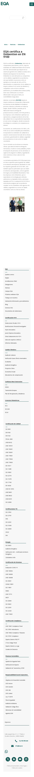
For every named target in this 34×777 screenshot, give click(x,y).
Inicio (5, 44)
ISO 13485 (8, 469)
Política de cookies (17, 768)
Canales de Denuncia (11, 649)
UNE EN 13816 (10, 489)
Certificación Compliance (13, 621)
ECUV (6, 412)
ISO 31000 (8, 525)
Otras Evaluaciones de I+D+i (13, 336)
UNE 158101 (9, 446)
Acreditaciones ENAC (11, 281)
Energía (8, 542)
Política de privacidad (13, 766)
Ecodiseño (8, 362)
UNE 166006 (9, 574)
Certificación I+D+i (11, 318)
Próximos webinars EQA (12, 294)
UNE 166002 (9, 571)
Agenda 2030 (9, 713)
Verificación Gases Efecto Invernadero (16, 358)
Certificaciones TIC (11, 509)
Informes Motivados (11, 343)
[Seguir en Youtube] (20, 759)
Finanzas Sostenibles (14, 656)
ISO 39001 (8, 472)
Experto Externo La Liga (12, 646)
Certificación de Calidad (13, 424)
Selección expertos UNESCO (13, 340)
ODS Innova (9, 683)
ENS (7, 519)
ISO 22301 (8, 522)
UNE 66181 (9, 499)
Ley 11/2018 (9, 697)
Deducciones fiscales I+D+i (12, 323)
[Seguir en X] (8, 759)
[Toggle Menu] (31, 4)
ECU (6, 406)
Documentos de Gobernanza (13, 311)
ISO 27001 (8, 512)
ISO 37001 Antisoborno (12, 629)
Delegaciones (9, 284)
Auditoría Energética (10, 365)
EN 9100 (18, 100)
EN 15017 (8, 466)
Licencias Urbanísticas (12, 400)
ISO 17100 (8, 482)
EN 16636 (8, 485)
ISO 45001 (8, 581)
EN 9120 (8, 436)
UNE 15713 (9, 594)
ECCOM (7, 409)
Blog (6, 304)
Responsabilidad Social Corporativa (17, 675)
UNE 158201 (9, 449)
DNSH (7, 387)
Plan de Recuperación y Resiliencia (14, 394)
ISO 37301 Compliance (12, 636)
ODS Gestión (9, 687)
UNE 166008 (9, 577)
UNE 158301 (9, 452)
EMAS (7, 591)
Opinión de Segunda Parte (13, 661)
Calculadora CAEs (10, 557)
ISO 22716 (8, 475)
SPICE (7, 532)
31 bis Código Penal (11, 643)
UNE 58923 (9, 495)
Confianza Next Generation (14, 381)
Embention (21, 44)
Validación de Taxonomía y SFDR (15, 668)
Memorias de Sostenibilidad (13, 710)
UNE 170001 (9, 614)
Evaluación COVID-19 (12, 567)
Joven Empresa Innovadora (12, 333)
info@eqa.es (19, 746)
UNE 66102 (9, 442)
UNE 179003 (9, 462)
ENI (7, 535)
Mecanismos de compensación (14, 375)
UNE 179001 (9, 456)
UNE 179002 (9, 459)
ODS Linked (9, 693)
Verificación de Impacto (12, 665)
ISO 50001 (8, 545)
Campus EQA (9, 291)
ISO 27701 (8, 515)
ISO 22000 (8, 502)
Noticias (13, 44)
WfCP (7, 597)
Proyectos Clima (9, 368)
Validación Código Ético (12, 707)
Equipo (7, 278)
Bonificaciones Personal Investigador (15, 326)
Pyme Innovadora (10, 330)
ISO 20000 (8, 529)
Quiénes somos (9, 274)
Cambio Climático (10, 349)
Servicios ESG (9, 308)
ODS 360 (8, 690)
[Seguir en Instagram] (26, 759)
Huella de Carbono (10, 355)
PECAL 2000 (9, 439)
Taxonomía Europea (11, 390)
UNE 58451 (9, 492)
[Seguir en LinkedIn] (14, 759)
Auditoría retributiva (11, 703)
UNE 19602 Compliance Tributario (15, 633)
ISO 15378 (8, 479)
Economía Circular (10, 372)
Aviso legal (23, 766)
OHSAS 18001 (9, 584)
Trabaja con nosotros (11, 298)
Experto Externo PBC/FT (12, 639)
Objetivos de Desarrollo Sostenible (15, 680)
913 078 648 (24, 741)
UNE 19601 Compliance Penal (14, 626)
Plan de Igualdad (10, 700)
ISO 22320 (8, 611)
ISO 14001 (8, 587)
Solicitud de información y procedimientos (17, 301)
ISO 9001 (8, 429)
